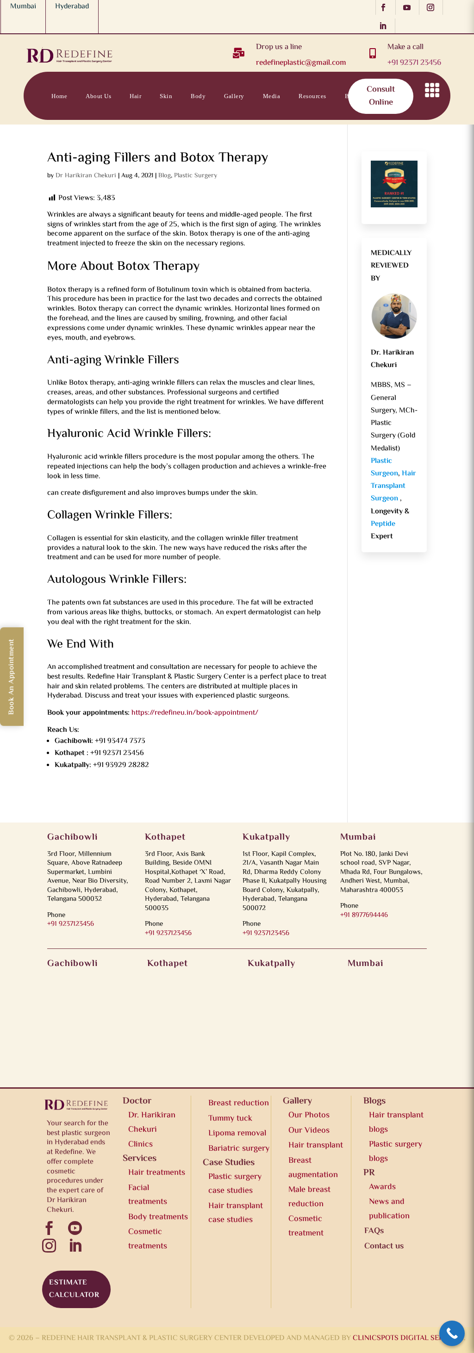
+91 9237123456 (70, 924)
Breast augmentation (313, 1168)
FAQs (374, 1231)
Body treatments (158, 1217)
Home (59, 96)
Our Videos (309, 1130)
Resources (312, 96)
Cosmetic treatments (147, 1239)
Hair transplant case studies (235, 1213)
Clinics (140, 1144)
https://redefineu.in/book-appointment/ (194, 713)
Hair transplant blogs (396, 1122)
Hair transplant (315, 1145)
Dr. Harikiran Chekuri (151, 1122)
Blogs (353, 96)
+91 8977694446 (364, 915)
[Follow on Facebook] (385, 7)
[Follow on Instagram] (433, 7)
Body (198, 96)
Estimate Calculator (74, 1289)
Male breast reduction (309, 1197)
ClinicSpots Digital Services (408, 1338)
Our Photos (309, 1115)
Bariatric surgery (238, 1148)
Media (272, 96)
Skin (166, 96)
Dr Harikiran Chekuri (86, 176)
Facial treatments (147, 1195)
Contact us (393, 96)
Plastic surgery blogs (395, 1152)
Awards (382, 1187)
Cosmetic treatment (306, 1226)
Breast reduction (238, 1103)
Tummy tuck (230, 1118)
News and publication (389, 1209)
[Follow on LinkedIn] (385, 26)
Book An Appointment (12, 676)
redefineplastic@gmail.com (301, 63)
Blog (164, 176)
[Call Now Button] (452, 1333)
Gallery (234, 96)
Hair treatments (156, 1172)
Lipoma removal (237, 1133)
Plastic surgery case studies (235, 1184)
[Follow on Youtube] (409, 7)
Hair (135, 96)
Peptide (383, 524)
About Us (98, 96)
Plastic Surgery (195, 176)
